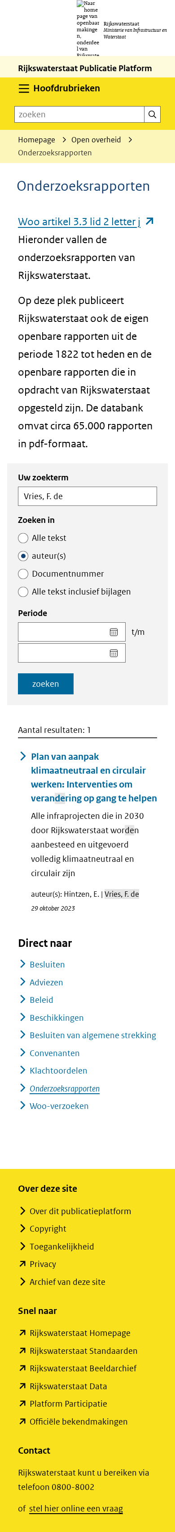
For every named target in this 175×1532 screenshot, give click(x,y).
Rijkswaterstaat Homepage (80, 1333)
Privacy (43, 1264)
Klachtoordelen (59, 1071)
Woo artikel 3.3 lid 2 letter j (86, 221)
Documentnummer (68, 574)
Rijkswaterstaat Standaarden (84, 1351)
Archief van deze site (67, 1282)
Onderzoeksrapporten (65, 1088)
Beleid (41, 1000)
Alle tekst (49, 538)
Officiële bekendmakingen (79, 1421)
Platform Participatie (68, 1404)
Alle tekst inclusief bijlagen (81, 591)
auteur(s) (49, 556)
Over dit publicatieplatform (80, 1211)
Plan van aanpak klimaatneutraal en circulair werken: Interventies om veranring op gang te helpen (94, 777)
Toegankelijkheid (62, 1246)
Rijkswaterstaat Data (68, 1386)
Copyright (48, 1229)
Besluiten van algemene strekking (93, 1035)
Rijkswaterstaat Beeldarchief (83, 1368)
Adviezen (46, 982)
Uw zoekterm (43, 477)
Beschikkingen (57, 1018)
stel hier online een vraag (76, 1508)
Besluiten (47, 964)
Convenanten (55, 1053)
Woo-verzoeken (59, 1106)
